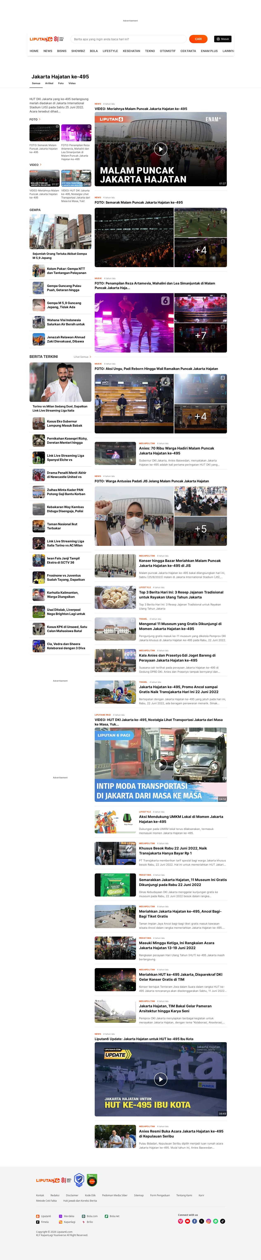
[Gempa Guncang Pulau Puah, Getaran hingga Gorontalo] (39, 288)
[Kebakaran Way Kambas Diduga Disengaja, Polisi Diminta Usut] (39, 509)
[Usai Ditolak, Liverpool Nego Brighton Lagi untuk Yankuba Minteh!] (39, 612)
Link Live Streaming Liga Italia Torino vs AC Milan (65, 543)
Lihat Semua (81, 356)
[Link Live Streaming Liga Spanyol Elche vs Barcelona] (39, 458)
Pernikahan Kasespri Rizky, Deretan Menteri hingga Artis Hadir (67, 443)
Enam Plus (209, 51)
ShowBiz (78, 51)
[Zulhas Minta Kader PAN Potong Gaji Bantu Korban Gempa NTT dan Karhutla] (39, 492)
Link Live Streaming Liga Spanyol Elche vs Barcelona (65, 460)
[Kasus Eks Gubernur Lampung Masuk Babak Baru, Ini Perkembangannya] (39, 423)
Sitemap (139, 1195)
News (48, 51)
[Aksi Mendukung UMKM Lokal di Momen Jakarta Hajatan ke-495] (115, 821)
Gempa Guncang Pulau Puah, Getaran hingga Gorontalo (64, 290)
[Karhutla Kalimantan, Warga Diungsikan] (39, 595)
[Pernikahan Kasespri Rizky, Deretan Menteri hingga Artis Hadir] (39, 440)
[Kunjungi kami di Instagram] (208, 1221)
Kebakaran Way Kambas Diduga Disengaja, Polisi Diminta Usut (65, 511)
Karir (201, 1195)
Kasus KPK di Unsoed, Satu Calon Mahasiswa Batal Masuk (67, 631)
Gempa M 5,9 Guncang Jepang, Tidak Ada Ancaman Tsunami (64, 307)
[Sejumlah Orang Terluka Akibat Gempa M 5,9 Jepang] (60, 231)
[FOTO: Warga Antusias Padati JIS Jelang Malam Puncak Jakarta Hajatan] (134, 516)
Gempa (35, 210)
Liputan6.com (64, 1232)
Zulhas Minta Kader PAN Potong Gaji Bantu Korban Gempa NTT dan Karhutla (66, 494)
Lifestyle (110, 51)
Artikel (49, 83)
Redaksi (55, 1195)
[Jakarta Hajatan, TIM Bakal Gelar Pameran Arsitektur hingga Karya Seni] (115, 1011)
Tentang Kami (184, 1195)
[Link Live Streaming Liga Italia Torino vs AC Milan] (39, 543)
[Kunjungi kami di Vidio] (180, 1221)
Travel (143, 619)
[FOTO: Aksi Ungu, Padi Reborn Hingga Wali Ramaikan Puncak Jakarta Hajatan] (134, 403)
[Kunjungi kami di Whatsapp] (215, 1221)
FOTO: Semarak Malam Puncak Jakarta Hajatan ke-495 (44, 149)
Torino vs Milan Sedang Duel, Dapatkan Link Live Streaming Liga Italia (60, 408)
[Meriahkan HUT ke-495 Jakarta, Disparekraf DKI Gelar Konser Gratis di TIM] (115, 979)
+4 (200, 250)
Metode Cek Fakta (46, 1200)
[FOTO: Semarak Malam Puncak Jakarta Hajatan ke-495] (134, 237)
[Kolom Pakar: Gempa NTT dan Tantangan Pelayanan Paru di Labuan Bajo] (39, 271)
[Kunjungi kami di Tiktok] (222, 1221)
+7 (201, 335)
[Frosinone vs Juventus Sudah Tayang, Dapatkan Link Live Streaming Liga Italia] (39, 577)
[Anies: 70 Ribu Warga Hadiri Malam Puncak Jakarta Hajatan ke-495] (115, 453)
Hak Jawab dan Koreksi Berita (80, 1200)
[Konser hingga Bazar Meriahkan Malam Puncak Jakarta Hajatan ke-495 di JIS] (115, 565)
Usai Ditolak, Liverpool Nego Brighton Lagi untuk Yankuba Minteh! (66, 614)
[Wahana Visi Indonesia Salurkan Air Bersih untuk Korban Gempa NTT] (39, 322)
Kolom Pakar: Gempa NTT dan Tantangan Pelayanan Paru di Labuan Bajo (66, 273)
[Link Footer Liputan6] (54, 1180)
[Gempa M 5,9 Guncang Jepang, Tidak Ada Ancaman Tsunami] (39, 305)
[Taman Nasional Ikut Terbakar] (39, 526)
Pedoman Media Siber (115, 1195)
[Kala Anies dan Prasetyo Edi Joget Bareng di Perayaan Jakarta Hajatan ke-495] (115, 660)
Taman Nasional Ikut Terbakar (62, 526)
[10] (76, 132)
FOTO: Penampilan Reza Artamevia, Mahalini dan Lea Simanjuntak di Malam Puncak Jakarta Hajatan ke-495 (75, 152)
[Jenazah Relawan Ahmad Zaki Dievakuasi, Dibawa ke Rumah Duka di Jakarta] (39, 339)
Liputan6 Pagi (103, 715)
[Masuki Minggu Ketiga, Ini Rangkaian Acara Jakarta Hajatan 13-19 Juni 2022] (115, 948)
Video (72, 83)
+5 (200, 529)
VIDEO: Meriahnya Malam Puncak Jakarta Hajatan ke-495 (44, 194)
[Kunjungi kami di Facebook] (194, 1221)
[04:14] (76, 178)
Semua (36, 83)
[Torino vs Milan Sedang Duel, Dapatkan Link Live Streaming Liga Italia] (60, 382)
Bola (94, 51)
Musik (98, 278)
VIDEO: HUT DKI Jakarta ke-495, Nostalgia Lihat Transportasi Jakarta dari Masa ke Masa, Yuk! (75, 196)
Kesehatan (131, 51)
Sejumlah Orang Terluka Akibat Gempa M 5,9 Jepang (60, 256)
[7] (45, 132)
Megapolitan (147, 443)
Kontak (40, 1195)
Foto (61, 83)
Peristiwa (145, 875)
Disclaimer (72, 1195)
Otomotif (168, 51)
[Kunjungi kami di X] (201, 1221)
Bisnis (61, 51)
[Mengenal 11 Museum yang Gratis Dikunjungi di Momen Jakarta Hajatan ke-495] (115, 629)
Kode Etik (90, 1195)
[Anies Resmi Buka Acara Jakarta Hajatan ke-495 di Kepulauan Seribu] (115, 1136)
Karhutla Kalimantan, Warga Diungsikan (62, 595)
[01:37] (45, 178)
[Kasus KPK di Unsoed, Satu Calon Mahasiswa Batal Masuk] (39, 629)
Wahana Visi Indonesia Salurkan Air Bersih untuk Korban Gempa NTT (66, 324)
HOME (34, 51)
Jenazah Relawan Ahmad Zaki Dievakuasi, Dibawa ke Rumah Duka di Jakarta (66, 341)
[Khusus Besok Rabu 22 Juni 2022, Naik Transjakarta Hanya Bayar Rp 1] (115, 853)
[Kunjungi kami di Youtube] (187, 1221)
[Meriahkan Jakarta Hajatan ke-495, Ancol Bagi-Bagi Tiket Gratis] (115, 916)
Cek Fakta (188, 51)
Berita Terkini (44, 356)
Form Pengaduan (160, 1195)
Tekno (150, 51)
